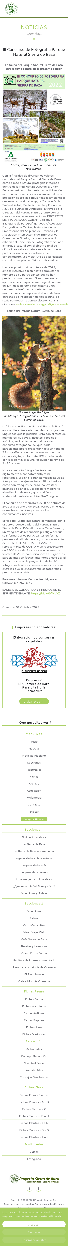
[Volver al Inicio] (10, 9)
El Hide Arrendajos (34, 837)
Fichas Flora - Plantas (34, 1095)
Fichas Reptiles (34, 1020)
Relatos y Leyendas (34, 946)
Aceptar (34, 1224)
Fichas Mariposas (34, 1034)
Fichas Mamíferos (34, 1006)
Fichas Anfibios (34, 1013)
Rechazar (34, 1232)
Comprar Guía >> (34, 818)
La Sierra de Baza (34, 844)
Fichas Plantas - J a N (34, 1123)
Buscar (34, 811)
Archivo (34, 783)
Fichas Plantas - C (34, 1109)
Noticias (34, 748)
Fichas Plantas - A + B (34, 1102)
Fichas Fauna (34, 999)
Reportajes (34, 769)
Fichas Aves (34, 1027)
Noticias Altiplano (34, 755)
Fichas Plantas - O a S (34, 1130)
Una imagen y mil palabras (34, 879)
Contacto (34, 804)
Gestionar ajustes (34, 1239)
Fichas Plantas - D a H (34, 1116)
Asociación (34, 790)
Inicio (34, 741)
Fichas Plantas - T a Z (34, 1137)
